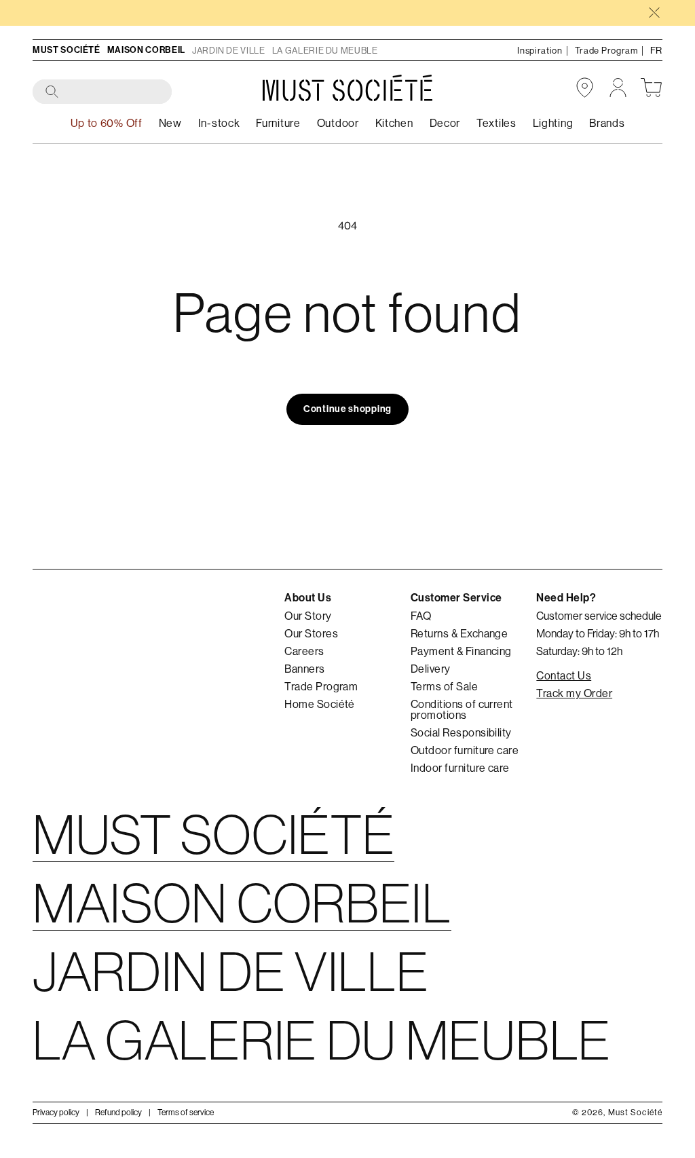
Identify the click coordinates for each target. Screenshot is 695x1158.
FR (656, 50)
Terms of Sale (444, 686)
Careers (304, 651)
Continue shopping (347, 409)
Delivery (431, 668)
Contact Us (563, 675)
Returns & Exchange (459, 633)
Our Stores (311, 633)
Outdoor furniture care (465, 750)
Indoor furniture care (460, 767)
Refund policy (118, 1112)
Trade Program (321, 686)
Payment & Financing (461, 651)
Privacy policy (56, 1112)
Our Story (307, 615)
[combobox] (102, 92)
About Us (307, 597)
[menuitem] (219, 123)
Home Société (319, 703)
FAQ (421, 615)
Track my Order (574, 693)
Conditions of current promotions (462, 709)
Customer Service (456, 597)
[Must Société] (347, 88)
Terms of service (185, 1112)
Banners (304, 668)
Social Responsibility (461, 732)
